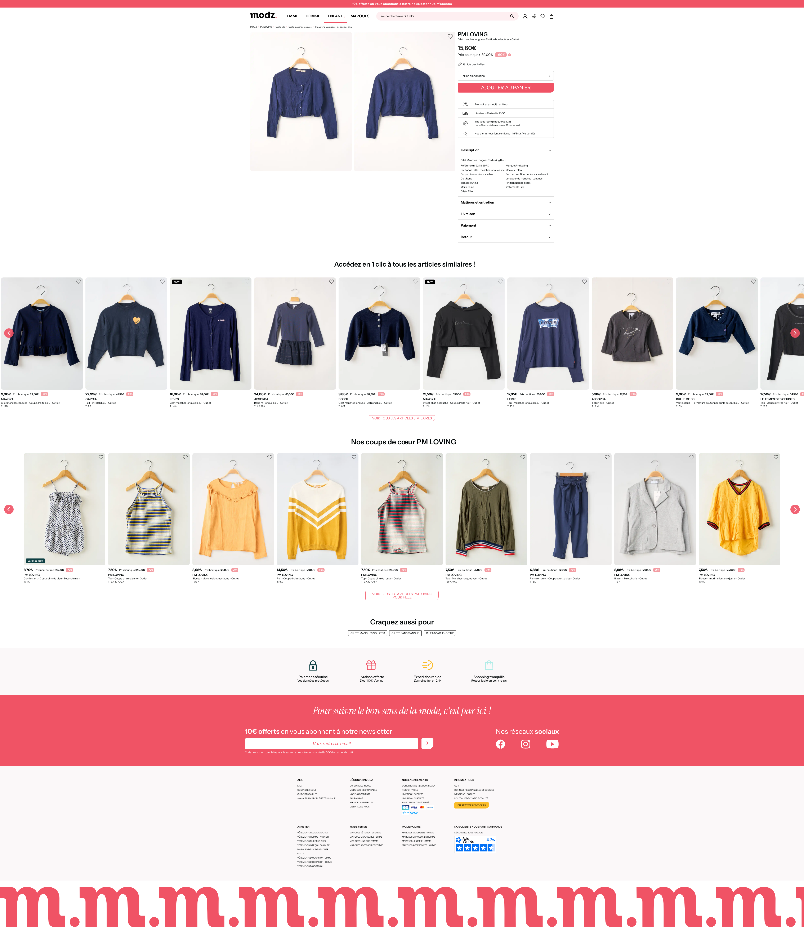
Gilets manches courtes (367, 633)
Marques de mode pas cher (313, 849)
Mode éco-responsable (363, 790)
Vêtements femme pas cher (312, 832)
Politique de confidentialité (471, 798)
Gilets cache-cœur (440, 633)
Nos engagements (360, 794)
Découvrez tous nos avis (468, 832)
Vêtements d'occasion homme (314, 862)
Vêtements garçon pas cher (313, 845)
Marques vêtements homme (418, 832)
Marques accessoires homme (419, 845)
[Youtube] (552, 744)
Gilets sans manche (405, 633)
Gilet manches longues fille (489, 170)
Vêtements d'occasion (310, 866)
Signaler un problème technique (316, 798)
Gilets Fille (467, 191)
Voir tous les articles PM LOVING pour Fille (402, 595)
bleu (519, 170)
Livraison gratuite (413, 798)
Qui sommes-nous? (360, 785)
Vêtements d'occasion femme (314, 857)
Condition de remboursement (419, 785)
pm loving (522, 165)
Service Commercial (361, 802)
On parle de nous (360, 806)
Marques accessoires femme (366, 845)
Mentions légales (464, 794)
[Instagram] (525, 744)
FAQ (299, 785)
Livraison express (412, 794)
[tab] (506, 150)
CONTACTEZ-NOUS (306, 790)
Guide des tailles (307, 794)
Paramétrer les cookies (471, 805)
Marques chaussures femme (366, 837)
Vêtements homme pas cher (313, 837)
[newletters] (427, 743)
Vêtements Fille (515, 186)
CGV (456, 785)
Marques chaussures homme (418, 837)
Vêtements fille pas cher (311, 841)
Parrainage (356, 798)
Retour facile (410, 790)
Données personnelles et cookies (474, 790)
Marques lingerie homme (416, 841)
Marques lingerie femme (364, 841)
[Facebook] (500, 744)
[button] (506, 149)
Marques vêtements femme (365, 832)
